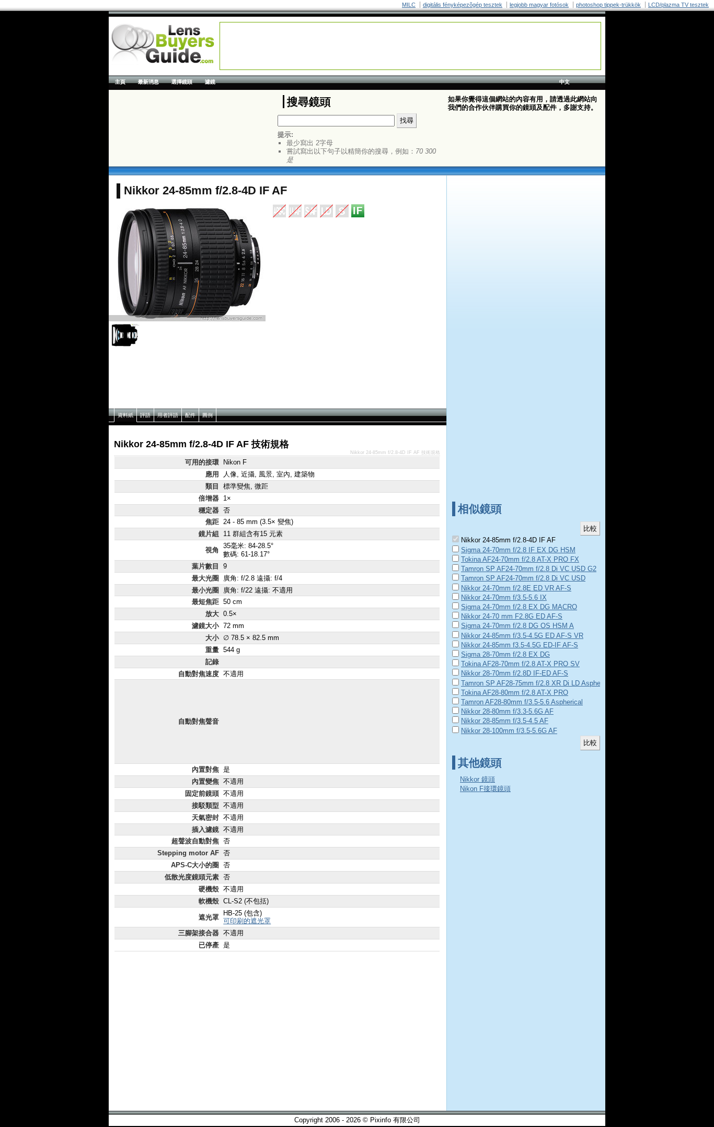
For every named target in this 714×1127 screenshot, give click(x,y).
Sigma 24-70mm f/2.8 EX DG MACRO (519, 607)
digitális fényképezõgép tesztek (462, 5)
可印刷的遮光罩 (247, 921)
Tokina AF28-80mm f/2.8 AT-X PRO (514, 692)
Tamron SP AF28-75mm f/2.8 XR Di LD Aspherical (537, 683)
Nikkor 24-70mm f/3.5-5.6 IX (504, 597)
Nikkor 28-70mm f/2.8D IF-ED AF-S (514, 673)
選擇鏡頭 (181, 82)
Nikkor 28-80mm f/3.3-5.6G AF (507, 711)
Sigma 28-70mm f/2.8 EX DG (505, 654)
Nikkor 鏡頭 (477, 779)
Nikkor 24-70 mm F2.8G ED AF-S (511, 616)
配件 (190, 415)
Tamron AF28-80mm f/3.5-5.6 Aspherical (522, 702)
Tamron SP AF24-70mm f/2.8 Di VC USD (523, 578)
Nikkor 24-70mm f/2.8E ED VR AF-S (516, 588)
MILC (409, 5)
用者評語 (167, 415)
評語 (145, 415)
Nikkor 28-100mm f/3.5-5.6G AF (509, 731)
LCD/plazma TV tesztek (678, 5)
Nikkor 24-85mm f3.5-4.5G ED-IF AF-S (519, 645)
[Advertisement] (410, 45)
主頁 (120, 82)
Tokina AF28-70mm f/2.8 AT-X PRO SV (520, 664)
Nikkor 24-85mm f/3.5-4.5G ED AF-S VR (522, 636)
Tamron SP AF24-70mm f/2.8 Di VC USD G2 (528, 569)
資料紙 (125, 415)
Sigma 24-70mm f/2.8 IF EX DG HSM (518, 550)
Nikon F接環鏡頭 (485, 789)
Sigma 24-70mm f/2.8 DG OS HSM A (517, 626)
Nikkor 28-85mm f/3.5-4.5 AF (504, 721)
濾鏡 (210, 82)
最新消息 (148, 82)
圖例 (207, 415)
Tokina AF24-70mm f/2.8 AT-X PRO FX (520, 559)
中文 (564, 82)
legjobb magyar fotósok (539, 5)
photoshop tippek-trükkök (608, 5)
